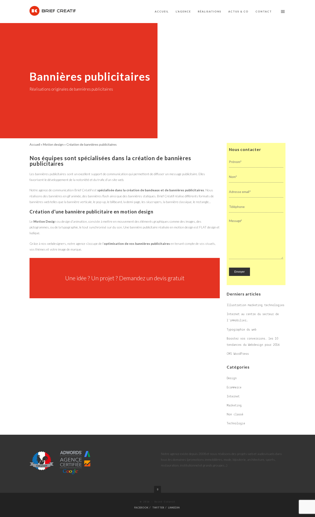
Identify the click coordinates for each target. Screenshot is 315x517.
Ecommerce (234, 387)
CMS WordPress (238, 354)
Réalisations (209, 11)
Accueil (162, 11)
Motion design (53, 144)
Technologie (236, 423)
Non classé (235, 414)
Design (232, 378)
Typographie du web (241, 329)
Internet (233, 396)
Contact (264, 11)
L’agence (183, 11)
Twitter (158, 507)
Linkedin (174, 507)
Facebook (141, 507)
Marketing (234, 405)
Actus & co (238, 11)
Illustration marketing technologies (255, 305)
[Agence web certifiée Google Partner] (60, 462)
